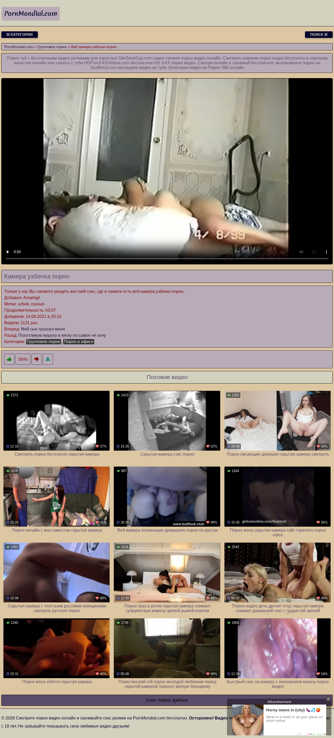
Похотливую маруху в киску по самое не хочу (62, 335)
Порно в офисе (78, 341)
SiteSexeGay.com (135, 58)
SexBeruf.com (103, 67)
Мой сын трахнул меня (43, 329)
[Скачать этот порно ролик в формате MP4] (48, 359)
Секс (151, 700)
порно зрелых (173, 700)
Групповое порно (43, 341)
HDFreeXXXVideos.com (106, 63)
